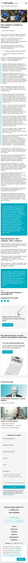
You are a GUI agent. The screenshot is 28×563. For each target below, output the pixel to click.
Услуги (14, 526)
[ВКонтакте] (2, 301)
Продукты (14, 529)
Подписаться (7, 324)
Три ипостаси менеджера (9, 421)
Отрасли (14, 531)
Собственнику (14, 512)
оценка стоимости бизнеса (8, 30)
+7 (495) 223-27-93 (17, 543)
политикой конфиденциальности (18, 482)
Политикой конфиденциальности (12, 555)
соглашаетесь (17, 554)
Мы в (14, 517)
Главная (2, 5)
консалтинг (18, 425)
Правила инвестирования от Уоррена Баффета (13, 399)
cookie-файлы (16, 550)
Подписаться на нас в (13, 521)
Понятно (21, 559)
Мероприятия (14, 537)
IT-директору (14, 510)
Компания (14, 540)
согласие (5, 491)
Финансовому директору (11, 5)
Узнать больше (7, 351)
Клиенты (14, 534)
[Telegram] (5, 301)
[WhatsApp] (8, 301)
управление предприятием (7, 425)
